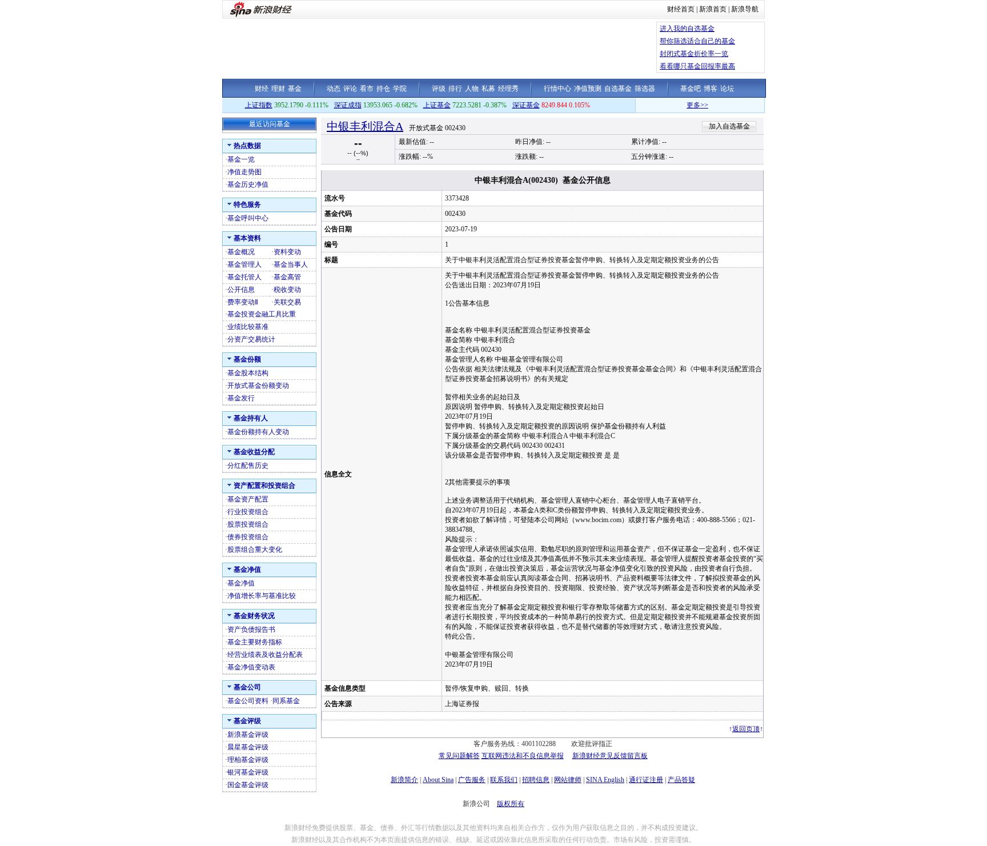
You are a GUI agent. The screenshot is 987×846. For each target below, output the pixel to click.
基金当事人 (291, 264)
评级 (439, 89)
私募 (488, 89)
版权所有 (510, 804)
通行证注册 (646, 780)
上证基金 (437, 105)
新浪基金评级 (247, 735)
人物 (472, 89)
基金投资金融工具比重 (261, 314)
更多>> (683, 105)
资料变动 (287, 252)
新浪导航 (745, 9)
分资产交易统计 (251, 339)
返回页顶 (746, 729)
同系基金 (286, 701)
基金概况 (241, 252)
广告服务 (472, 780)
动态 (333, 89)
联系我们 (503, 780)
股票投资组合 (247, 524)
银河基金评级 (247, 772)
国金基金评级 (247, 785)
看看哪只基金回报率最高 (697, 66)
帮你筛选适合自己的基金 (697, 41)
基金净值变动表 (251, 667)
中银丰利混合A (365, 126)
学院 (400, 89)
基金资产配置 (247, 499)
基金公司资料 (247, 701)
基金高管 (287, 277)
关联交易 (287, 302)
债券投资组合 (247, 537)
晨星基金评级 (247, 747)
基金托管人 (244, 277)
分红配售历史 (247, 466)
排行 (455, 89)
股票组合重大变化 (254, 550)
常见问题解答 (459, 756)
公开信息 (241, 290)
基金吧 (690, 89)
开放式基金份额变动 (258, 386)
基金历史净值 (247, 185)
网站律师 (567, 780)
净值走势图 (244, 172)
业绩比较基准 (247, 327)
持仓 (383, 89)
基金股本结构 (247, 373)
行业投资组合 (247, 512)
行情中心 (557, 89)
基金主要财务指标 (254, 642)
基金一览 (241, 159)
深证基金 (526, 105)
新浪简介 (404, 780)
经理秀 (508, 89)
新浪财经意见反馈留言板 (610, 756)
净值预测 (587, 89)
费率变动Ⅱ (242, 302)
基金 (295, 89)
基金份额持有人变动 (258, 432)
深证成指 (348, 105)
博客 (710, 89)
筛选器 (645, 89)
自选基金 (618, 89)
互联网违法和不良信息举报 (523, 756)
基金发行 (241, 398)
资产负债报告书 (251, 630)
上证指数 (258, 105)
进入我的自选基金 (687, 29)
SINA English (605, 780)
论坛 (727, 89)
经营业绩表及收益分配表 (265, 655)
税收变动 (287, 290)
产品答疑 (681, 780)
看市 (367, 89)
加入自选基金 (729, 126)
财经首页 (681, 9)
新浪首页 (713, 9)
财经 (261, 89)
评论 (350, 89)
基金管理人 (244, 264)
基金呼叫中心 (247, 218)
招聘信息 (535, 780)
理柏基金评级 (247, 760)
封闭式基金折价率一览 (694, 54)
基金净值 (241, 583)
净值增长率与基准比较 (261, 596)
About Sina (438, 780)
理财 (278, 89)
